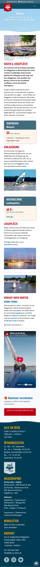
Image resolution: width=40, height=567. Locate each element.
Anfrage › (10, 217)
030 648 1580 (13, 550)
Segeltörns (8, 493)
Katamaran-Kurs (21, 487)
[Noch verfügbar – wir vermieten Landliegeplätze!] (20, 258)
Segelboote (19, 313)
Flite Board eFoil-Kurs (13, 490)
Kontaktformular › (11, 244)
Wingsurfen (20, 502)
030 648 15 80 (12, 2)
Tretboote (21, 508)
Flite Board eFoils (11, 505)
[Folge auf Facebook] (6, 559)
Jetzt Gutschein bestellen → (20, 412)
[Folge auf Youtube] (20, 559)
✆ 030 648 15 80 (10, 321)
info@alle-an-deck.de (12, 553)
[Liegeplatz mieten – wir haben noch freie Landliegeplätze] (20, 45)
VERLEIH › (8, 434)
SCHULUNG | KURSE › (13, 482)
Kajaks (12, 508)
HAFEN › (18, 434)
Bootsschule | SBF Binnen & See (17, 485)
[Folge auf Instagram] (13, 559)
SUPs (6, 508)
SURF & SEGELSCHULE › (15, 431)
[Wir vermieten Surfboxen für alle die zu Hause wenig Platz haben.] (20, 180)
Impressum (9, 512)
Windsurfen (9, 502)
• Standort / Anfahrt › (12, 545)
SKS (16, 493)
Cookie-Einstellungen (13, 515)
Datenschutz (20, 512)
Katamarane (20, 500)
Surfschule (8, 487)
